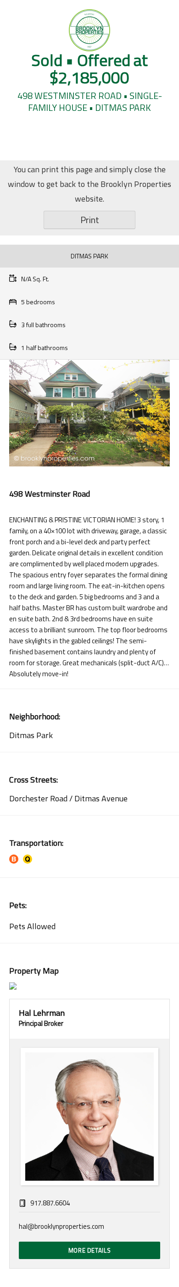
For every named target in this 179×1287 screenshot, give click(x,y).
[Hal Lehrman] (89, 1116)
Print (89, 220)
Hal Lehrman (42, 1013)
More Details (89, 1250)
